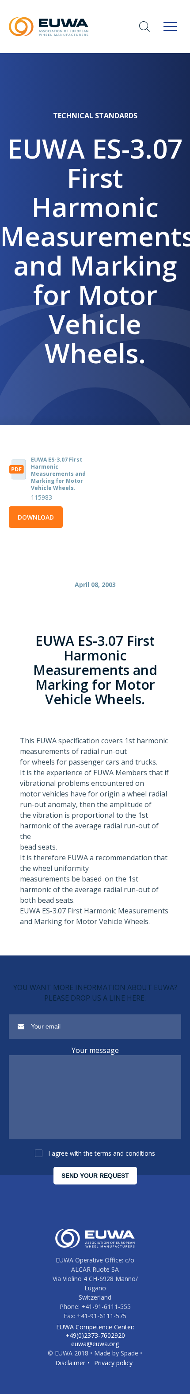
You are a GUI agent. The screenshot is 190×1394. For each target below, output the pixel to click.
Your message (95, 1050)
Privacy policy (113, 1363)
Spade (129, 1353)
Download (36, 517)
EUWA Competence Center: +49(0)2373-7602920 (95, 1331)
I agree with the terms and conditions (101, 1153)
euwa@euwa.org (95, 1344)
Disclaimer (70, 1363)
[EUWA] (48, 26)
